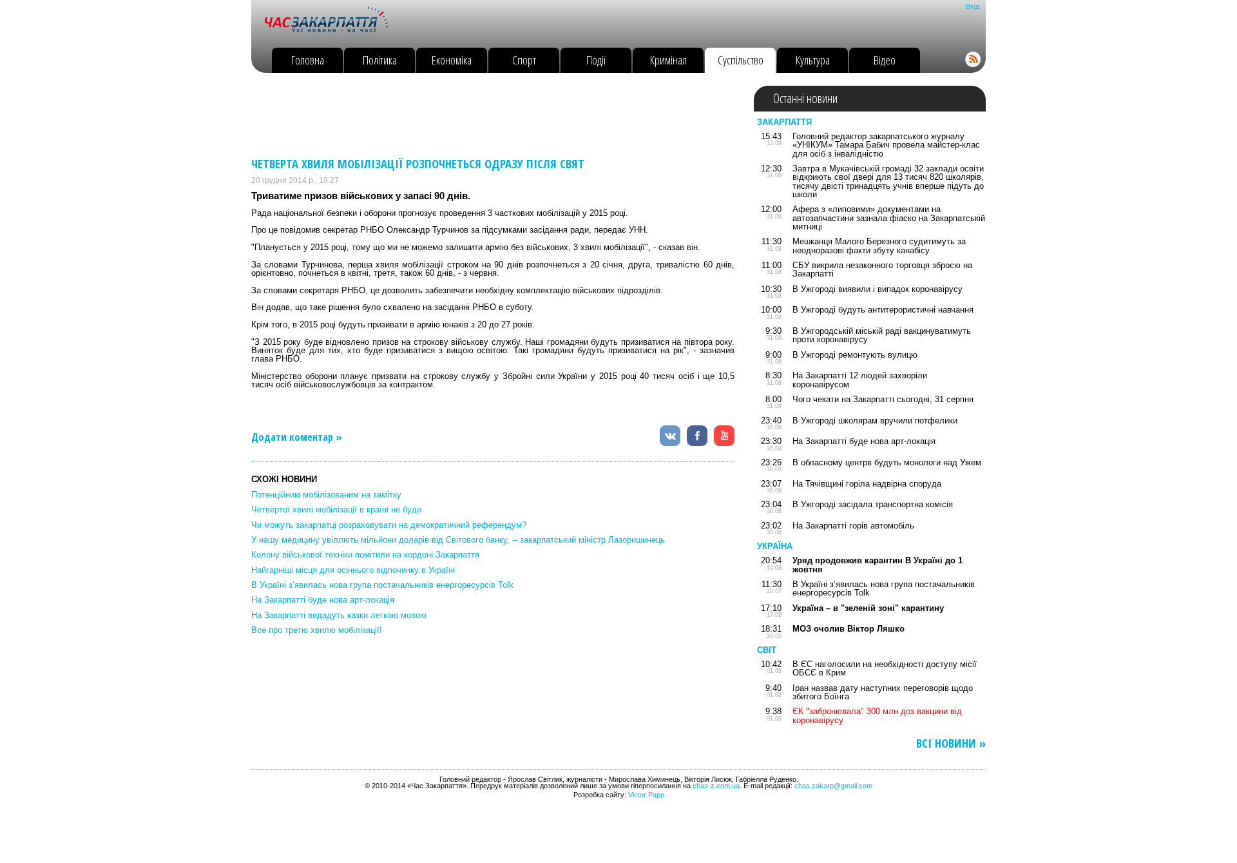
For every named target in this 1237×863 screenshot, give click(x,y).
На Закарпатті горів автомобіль (853, 525)
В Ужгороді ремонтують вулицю (854, 355)
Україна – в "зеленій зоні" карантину (868, 608)
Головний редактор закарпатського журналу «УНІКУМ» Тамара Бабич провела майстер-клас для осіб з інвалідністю (886, 145)
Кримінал (668, 60)
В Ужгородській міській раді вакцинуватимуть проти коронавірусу (881, 335)
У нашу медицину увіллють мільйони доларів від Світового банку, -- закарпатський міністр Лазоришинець (458, 540)
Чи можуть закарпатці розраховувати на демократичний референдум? (388, 525)
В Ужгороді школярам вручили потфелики (874, 420)
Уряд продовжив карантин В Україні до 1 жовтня (877, 565)
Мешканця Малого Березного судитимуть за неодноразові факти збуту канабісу (879, 246)
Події (596, 60)
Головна (307, 60)
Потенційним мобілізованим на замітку (326, 494)
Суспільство (740, 60)
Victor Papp (646, 795)
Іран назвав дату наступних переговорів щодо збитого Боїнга (882, 692)
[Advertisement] (485, 115)
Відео (885, 60)
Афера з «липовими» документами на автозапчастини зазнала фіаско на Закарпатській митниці (888, 217)
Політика (380, 60)
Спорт (524, 60)
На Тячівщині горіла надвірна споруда (866, 484)
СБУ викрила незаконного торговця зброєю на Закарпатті (882, 269)
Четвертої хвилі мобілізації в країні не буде (336, 509)
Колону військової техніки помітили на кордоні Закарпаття (365, 554)
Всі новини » (951, 743)
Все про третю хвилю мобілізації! (316, 630)
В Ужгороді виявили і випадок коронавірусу (877, 289)
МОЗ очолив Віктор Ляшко (848, 629)
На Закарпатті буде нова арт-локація (322, 600)
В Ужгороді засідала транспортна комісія (872, 504)
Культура (813, 60)
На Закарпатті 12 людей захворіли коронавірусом (859, 380)
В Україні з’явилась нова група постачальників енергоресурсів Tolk (382, 585)
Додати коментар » (296, 437)
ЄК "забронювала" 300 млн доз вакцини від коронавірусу (877, 715)
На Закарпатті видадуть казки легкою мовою (339, 615)
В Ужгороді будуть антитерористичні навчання (882, 310)
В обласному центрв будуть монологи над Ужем (886, 462)
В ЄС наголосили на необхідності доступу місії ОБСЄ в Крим (884, 668)
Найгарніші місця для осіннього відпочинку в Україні (353, 570)
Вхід (972, 6)
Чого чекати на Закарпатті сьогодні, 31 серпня (882, 399)
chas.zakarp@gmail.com (833, 786)
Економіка (452, 60)
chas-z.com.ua (716, 786)
